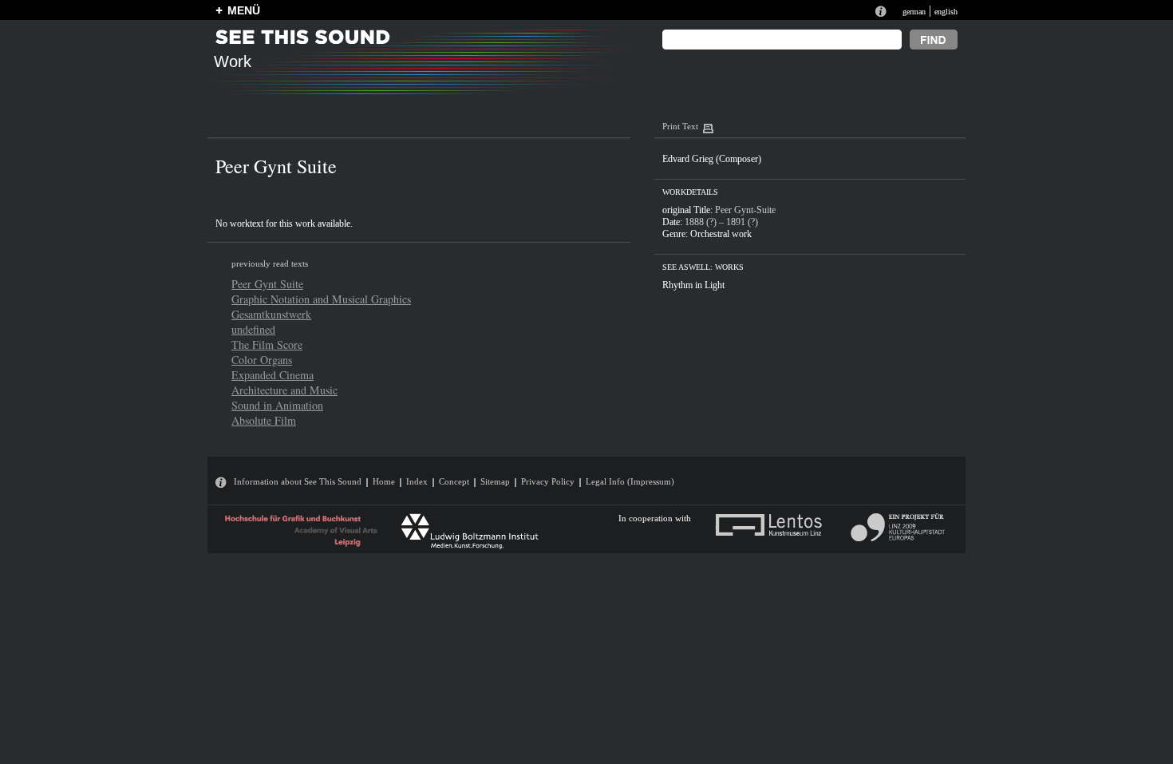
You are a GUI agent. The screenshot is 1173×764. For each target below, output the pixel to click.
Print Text (680, 126)
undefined (253, 329)
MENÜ (243, 10)
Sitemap (495, 481)
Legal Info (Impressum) (630, 481)
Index (417, 481)
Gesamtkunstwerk (271, 314)
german (914, 11)
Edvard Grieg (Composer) (711, 158)
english (946, 11)
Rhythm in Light (693, 285)
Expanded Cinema (272, 374)
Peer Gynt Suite (267, 283)
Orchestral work (721, 233)
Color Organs (261, 359)
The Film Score (266, 344)
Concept (454, 481)
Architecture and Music (284, 390)
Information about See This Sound (297, 481)
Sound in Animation (277, 405)
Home (384, 481)
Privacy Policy (548, 481)
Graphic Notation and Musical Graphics (321, 299)
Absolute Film (263, 420)
